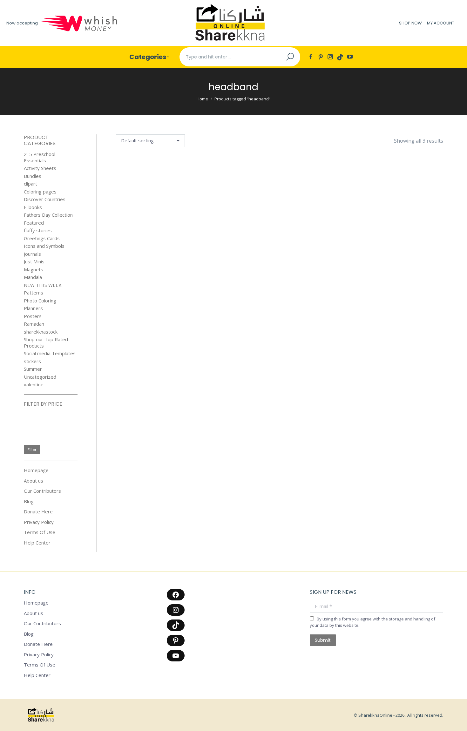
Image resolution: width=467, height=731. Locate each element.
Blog (29, 501)
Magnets (33, 270)
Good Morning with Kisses (139, 210)
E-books (33, 207)
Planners (33, 308)
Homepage (36, 470)
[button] (154, 195)
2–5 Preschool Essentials (39, 157)
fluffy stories (38, 230)
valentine (34, 385)
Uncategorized (40, 377)
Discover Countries (44, 199)
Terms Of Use (39, 532)
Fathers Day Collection (48, 215)
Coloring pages (40, 192)
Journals (32, 254)
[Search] (290, 56)
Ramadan (34, 324)
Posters (33, 316)
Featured (34, 223)
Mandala (33, 277)
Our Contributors (42, 491)
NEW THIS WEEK (43, 285)
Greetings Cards (42, 238)
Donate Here (38, 512)
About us (33, 481)
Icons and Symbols (44, 246)
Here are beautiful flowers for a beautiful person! (251, 220)
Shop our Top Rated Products (46, 342)
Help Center (37, 543)
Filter (32, 449)
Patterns (33, 293)
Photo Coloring (40, 301)
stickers (32, 361)
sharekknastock (41, 332)
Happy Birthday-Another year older (195, 213)
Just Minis (34, 262)
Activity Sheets (40, 168)
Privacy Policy (39, 522)
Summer (33, 369)
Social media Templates (50, 353)
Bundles (32, 176)
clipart (30, 184)
